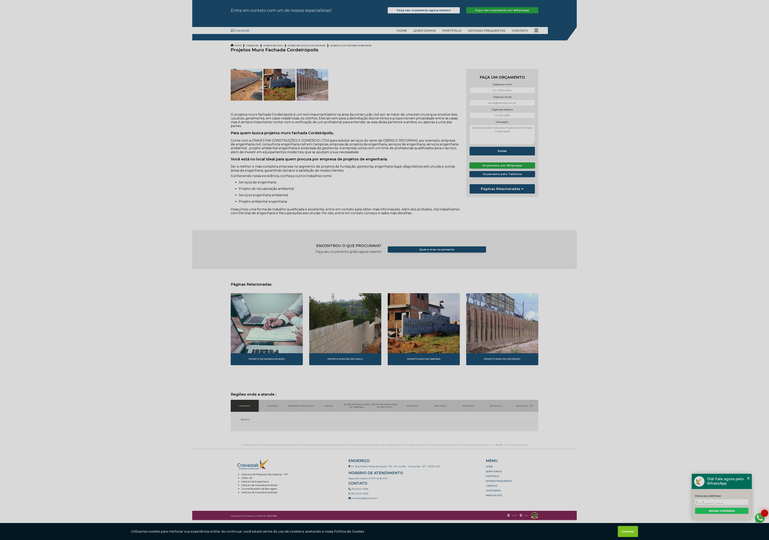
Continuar (628, 531)
